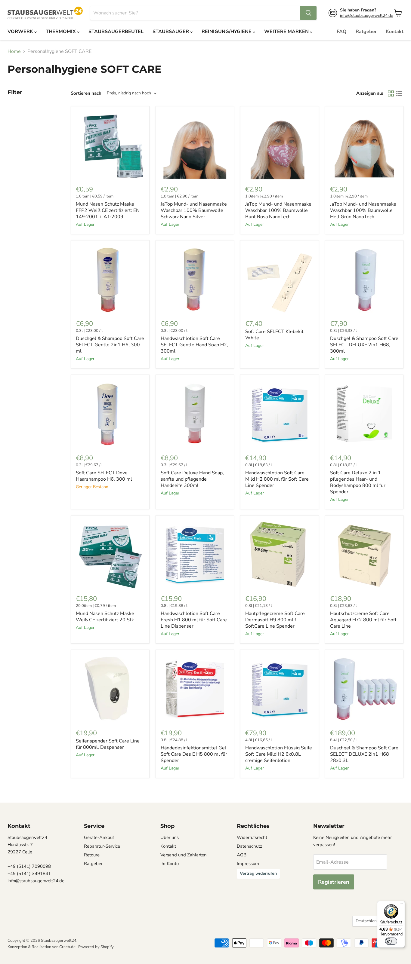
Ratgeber (366, 31)
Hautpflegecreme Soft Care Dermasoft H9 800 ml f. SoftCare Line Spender (275, 619)
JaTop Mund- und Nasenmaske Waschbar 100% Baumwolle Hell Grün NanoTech (363, 210)
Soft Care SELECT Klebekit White (274, 334)
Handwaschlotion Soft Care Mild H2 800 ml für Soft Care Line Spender (277, 479)
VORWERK (21, 31)
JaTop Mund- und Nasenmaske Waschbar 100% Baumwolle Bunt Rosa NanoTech (278, 210)
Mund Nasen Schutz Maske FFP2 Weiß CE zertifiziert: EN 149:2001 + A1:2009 (108, 210)
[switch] (391, 941)
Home (14, 51)
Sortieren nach (86, 93)
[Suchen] (308, 13)
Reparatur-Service (102, 846)
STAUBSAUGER (171, 31)
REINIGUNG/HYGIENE (227, 31)
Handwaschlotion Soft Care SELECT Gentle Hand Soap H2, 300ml (194, 344)
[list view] (399, 93)
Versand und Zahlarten (183, 855)
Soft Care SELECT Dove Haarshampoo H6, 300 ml (104, 476)
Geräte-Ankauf (99, 837)
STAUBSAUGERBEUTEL (116, 31)
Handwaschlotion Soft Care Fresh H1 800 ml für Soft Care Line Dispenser (194, 619)
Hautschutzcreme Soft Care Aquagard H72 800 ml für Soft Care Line (363, 619)
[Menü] (401, 904)
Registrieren (333, 882)
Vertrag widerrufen (258, 873)
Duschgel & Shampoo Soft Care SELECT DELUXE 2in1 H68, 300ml (364, 344)
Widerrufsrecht (252, 837)
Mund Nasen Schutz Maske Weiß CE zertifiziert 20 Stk (105, 616)
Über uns (169, 837)
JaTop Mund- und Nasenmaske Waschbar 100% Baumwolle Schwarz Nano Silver (194, 210)
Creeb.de (67, 947)
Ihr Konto (169, 864)
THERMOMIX (61, 31)
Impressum (248, 864)
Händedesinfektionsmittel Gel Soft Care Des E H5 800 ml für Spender (194, 754)
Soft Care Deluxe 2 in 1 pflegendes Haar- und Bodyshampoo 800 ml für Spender (357, 482)
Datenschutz (249, 846)
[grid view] (391, 93)
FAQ (342, 31)
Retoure (92, 855)
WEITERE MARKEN (287, 31)
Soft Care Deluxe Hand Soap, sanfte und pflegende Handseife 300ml (192, 479)
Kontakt (394, 31)
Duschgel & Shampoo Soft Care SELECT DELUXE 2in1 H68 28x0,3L (364, 754)
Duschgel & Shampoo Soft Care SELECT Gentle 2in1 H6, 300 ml (110, 344)
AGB (241, 855)
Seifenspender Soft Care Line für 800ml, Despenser (108, 744)
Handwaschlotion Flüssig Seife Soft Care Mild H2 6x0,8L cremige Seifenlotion (278, 754)
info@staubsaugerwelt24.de (366, 15)
